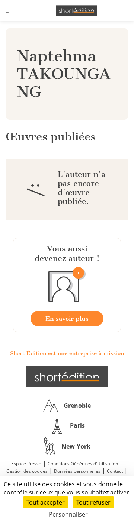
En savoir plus (67, 318)
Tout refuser (93, 502)
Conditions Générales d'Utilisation (83, 464)
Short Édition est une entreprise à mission (67, 353)
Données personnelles (77, 471)
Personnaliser (68, 514)
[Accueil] (76, 10)
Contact (115, 471)
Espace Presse (26, 464)
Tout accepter (45, 502)
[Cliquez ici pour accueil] (67, 376)
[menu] (9, 10)
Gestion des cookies (27, 471)
